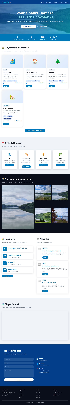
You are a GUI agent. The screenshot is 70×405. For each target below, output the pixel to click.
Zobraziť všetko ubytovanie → (35, 130)
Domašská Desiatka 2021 (49, 283)
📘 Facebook (56, 395)
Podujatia (55, 2)
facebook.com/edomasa (44, 365)
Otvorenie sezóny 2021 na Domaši (51, 251)
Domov (42, 2)
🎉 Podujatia (43, 26)
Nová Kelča (21, 395)
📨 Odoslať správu (19, 379)
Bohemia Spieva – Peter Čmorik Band (17, 248)
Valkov (20, 397)
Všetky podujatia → (7, 276)
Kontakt (66, 2)
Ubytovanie (48, 2)
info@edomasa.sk (43, 360)
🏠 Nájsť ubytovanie (28, 26)
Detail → (6, 86)
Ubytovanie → (9, 165)
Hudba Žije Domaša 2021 (14, 255)
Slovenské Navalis (12, 269)
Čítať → (45, 257)
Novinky (61, 2)
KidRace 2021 (11, 262)
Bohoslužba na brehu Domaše (50, 266)
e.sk (6, 2)
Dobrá (20, 392)
